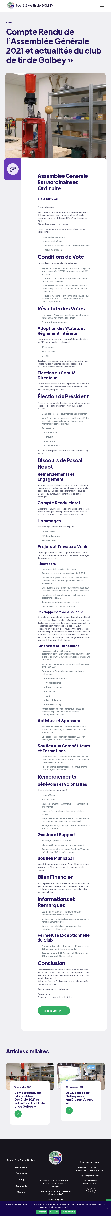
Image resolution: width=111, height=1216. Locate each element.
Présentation (21, 1167)
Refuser (54, 1212)
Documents (21, 1186)
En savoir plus (68, 1212)
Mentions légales (55, 1199)
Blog (21, 1179)
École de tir (21, 1173)
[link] (30, 1076)
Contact (21, 1192)
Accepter (41, 1212)
